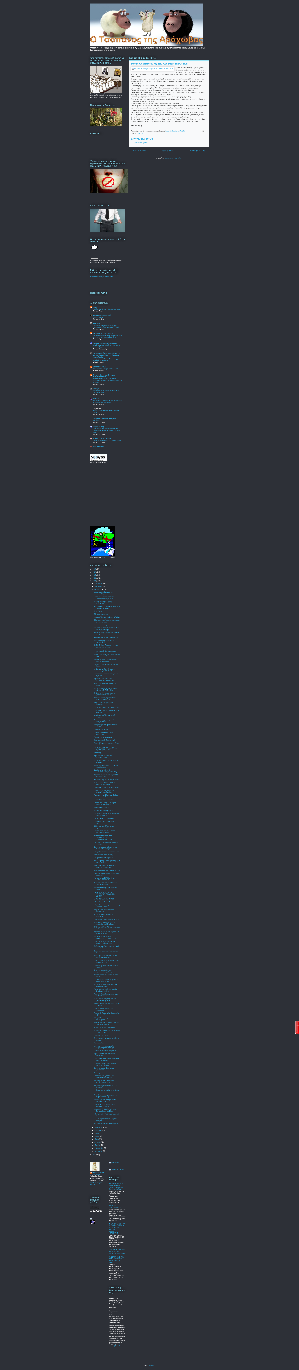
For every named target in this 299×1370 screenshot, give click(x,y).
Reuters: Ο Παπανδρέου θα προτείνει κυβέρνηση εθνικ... (106, 1014)
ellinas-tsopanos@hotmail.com (101, 277)
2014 (94, 572)
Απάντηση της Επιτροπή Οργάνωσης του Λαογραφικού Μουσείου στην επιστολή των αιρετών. (106, 430)
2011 (94, 581)
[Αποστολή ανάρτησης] (202, 131)
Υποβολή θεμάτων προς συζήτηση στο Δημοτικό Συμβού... (107, 985)
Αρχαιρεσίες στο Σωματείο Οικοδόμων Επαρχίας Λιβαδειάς (107, 607)
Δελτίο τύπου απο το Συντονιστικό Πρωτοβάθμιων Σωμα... (105, 848)
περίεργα (140, 133)
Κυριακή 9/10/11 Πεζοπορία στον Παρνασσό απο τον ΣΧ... (105, 1110)
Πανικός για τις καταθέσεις (103, 737)
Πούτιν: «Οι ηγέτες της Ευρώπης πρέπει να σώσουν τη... (105, 942)
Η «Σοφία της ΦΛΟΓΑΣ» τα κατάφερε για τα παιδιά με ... (106, 1091)
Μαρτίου (97, 1145)
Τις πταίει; (97, 753)
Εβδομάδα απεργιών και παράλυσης (106, 852)
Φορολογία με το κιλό (101, 1073)
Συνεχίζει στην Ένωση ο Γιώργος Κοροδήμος (107, 309)
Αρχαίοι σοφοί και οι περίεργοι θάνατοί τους (104, 910)
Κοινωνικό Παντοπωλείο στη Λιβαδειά (107, 617)
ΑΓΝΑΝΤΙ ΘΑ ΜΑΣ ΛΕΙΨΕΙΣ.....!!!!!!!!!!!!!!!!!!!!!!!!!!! (107, 440)
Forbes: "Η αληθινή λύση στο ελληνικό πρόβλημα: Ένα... (104, 598)
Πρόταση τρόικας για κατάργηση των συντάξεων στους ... (106, 961)
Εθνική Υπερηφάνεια (101, 614)
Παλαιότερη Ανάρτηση (198, 150)
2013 (94, 575)
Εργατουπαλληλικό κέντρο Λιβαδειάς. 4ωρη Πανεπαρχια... (106, 1059)
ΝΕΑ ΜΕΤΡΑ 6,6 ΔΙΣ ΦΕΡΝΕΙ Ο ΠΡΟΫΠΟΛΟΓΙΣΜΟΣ (105, 1081)
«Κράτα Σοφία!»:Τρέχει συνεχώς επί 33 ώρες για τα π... (106, 1115)
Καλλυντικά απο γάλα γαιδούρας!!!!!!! (107, 870)
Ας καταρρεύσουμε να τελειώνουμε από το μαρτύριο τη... (106, 1064)
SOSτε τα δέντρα (98, 317)
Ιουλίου (97, 1133)
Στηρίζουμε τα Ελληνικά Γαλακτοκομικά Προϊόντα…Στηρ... (106, 771)
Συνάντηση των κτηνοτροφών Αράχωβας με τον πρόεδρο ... (105, 1047)
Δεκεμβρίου (98, 583)
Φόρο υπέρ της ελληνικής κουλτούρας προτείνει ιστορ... (106, 621)
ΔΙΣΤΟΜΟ (96, 323)
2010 (94, 1155)
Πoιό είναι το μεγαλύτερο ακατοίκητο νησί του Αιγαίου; (106, 814)
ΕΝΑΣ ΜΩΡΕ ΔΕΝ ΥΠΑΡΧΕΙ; (104, 899)
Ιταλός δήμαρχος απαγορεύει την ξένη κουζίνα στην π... (107, 861)
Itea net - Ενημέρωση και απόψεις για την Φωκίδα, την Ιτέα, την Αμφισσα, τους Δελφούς (106, 355)
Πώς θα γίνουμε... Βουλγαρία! (104, 818)
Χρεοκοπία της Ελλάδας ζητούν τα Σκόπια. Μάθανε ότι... (105, 879)
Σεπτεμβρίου (98, 1127)
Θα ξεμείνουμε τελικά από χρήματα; (106, 1123)
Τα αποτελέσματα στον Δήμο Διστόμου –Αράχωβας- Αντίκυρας (117, 1251)
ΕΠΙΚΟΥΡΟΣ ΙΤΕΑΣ (99, 367)
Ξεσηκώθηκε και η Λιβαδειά (103, 800)
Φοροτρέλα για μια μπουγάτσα (104, 1027)
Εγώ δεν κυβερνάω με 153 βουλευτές (106, 779)
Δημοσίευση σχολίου (141, 143)
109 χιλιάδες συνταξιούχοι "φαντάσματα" (103, 1019)
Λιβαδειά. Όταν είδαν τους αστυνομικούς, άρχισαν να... (104, 679)
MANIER (96, 398)
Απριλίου (97, 1142)
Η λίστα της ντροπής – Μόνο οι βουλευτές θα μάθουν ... (104, 783)
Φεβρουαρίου (99, 1148)
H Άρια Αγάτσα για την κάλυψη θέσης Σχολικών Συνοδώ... (107, 906)
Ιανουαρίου (98, 1151)
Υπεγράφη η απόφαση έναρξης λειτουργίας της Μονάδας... (104, 923)
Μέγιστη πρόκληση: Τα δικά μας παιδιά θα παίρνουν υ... (105, 803)
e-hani (95, 307)
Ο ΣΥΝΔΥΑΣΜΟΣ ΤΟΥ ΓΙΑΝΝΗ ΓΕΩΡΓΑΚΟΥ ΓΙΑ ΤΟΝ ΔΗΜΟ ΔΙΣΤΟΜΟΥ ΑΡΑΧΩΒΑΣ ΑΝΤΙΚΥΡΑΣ (117, 1228)
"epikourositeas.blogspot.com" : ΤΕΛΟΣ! (105, 369)
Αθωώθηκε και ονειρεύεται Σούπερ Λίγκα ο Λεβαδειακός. (105, 956)
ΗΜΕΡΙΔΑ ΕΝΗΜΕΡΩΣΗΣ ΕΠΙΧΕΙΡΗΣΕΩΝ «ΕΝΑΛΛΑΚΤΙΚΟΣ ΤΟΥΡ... (104, 837)
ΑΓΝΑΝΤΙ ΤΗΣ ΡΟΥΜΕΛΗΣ (102, 438)
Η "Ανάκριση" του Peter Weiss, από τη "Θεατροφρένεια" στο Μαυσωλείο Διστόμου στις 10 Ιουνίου (107, 380)
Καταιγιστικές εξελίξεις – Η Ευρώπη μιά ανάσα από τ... (106, 766)
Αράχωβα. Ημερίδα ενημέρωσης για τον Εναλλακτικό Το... (106, 995)
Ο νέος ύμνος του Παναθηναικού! (105, 1051)
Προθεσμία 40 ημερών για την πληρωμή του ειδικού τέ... (104, 791)
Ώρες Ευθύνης (99, 611)
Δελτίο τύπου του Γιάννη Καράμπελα (106, 707)
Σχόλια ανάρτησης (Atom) (173, 158)
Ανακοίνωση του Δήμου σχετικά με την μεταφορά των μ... (105, 1096)
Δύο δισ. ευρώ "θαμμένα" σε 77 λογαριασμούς (104, 1009)
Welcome (96, 420)
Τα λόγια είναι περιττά (101, 807)
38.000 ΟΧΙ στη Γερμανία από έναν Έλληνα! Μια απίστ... (106, 646)
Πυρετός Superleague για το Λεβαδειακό (103, 733)
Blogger (151, 1365)
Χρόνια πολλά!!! (99, 1043)
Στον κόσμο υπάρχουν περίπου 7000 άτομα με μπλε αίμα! (159, 64)
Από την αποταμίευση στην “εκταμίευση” (103, 602)
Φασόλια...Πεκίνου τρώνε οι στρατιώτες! (103, 915)
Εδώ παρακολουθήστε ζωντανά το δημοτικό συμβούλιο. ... (105, 827)
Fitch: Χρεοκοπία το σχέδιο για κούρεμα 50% (104, 641)
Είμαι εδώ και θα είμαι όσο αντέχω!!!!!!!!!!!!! (103, 756)
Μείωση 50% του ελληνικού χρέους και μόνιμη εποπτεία (106, 660)
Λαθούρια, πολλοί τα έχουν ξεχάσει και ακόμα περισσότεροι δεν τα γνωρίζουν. (116, 1186)
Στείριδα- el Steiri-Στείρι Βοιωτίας (105, 343)
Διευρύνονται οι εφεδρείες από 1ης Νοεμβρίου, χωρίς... (105, 990)
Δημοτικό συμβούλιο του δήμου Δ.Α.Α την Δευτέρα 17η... (106, 933)
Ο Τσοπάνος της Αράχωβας (99, 1173)
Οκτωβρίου (98, 589)
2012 (94, 578)
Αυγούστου (98, 1130)
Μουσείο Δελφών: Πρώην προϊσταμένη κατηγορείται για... (105, 937)
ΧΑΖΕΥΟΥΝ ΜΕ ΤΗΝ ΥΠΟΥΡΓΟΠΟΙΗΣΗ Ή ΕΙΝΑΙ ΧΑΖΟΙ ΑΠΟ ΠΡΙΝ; (116, 1259)
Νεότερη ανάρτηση (138, 150)
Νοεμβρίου (98, 586)
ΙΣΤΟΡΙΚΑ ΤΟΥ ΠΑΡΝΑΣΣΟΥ (103, 333)
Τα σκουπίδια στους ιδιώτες (103, 855)
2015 (94, 569)
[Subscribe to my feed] (91, 1219)
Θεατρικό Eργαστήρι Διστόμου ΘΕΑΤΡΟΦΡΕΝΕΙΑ (104, 376)
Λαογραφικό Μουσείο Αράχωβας (104, 418)
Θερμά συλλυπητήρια (101, 625)
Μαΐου (96, 1139)
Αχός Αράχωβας (98, 446)
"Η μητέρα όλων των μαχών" (103, 858)
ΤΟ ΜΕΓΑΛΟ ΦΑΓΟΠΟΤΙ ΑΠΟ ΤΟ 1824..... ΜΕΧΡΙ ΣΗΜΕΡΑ (105, 689)
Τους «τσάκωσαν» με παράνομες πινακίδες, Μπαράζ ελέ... (105, 866)
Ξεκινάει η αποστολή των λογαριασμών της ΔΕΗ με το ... (105, 971)
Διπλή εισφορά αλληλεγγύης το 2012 (106, 919)
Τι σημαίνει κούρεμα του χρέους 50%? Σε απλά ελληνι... (107, 1031)
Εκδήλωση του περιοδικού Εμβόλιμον (106, 787)
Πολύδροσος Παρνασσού (102, 315)
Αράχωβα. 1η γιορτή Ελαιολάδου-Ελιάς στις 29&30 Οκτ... (105, 699)
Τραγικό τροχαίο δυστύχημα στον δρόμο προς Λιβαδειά (105, 1100)
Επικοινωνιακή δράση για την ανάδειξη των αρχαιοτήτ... (104, 1077)
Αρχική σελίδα (168, 150)
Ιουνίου (97, 1136)
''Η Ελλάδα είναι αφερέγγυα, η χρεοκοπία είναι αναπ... (104, 694)
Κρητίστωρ (97, 409)
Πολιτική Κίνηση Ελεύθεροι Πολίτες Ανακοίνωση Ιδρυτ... (106, 796)
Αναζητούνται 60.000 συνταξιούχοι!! (106, 637)
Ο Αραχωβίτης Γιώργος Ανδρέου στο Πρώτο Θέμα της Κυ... (106, 980)
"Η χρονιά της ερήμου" (101, 729)
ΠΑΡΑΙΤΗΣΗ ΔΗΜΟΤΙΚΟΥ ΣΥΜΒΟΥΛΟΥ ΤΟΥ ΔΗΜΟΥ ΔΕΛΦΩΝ (104, 894)
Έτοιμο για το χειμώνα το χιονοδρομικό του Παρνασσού (105, 651)
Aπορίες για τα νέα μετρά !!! (103, 810)
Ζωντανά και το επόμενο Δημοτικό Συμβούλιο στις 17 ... (105, 884)
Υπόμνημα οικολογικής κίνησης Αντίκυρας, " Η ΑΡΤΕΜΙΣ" (104, 670)
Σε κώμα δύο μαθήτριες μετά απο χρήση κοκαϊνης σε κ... (105, 999)
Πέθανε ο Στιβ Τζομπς (101, 1035)
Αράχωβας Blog (98, 427)
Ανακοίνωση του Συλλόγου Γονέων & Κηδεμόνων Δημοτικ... (106, 1023)
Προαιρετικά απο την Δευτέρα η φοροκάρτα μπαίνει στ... (104, 1105)
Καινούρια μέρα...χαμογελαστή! (116, 1206)
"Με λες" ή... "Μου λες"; (102, 902)
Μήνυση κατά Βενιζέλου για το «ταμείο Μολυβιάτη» (104, 832)
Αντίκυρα (96, 389)
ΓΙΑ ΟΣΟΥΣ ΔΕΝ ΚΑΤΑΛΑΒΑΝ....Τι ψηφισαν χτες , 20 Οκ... (106, 749)
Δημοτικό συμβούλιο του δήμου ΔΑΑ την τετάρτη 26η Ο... (106, 776)
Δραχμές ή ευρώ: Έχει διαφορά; (105, 740)
